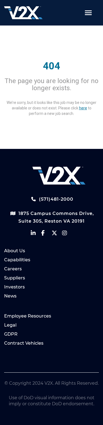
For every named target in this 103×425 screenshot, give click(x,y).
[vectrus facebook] (46, 234)
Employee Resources (27, 316)
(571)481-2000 (55, 199)
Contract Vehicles (23, 343)
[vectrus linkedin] (36, 234)
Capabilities (17, 259)
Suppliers (14, 277)
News (10, 296)
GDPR (11, 334)
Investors (14, 287)
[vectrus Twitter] (57, 234)
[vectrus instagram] (67, 234)
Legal (10, 325)
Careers (13, 268)
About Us (14, 250)
